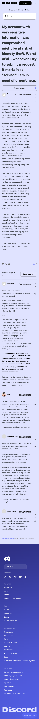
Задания (7, 657)
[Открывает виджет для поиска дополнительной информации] (29, 715)
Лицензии (8, 690)
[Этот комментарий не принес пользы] (35, 290)
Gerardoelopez (12, 436)
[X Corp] (6, 264)
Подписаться (19, 88)
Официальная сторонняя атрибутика (19, 661)
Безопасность (10, 635)
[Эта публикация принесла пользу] (35, 94)
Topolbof (10, 284)
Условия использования (14, 672)
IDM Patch (11, 524)
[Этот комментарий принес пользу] (35, 283)
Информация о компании (14, 693)
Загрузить (8, 588)
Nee (8, 394)
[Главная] (9, 3)
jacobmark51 (11, 511)
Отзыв (20, 10)
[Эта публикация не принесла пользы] (35, 101)
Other (27, 10)
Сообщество (9, 650)
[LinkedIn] (9, 264)
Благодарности (10, 686)
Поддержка (8, 632)
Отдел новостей (10, 620)
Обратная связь (10, 643)
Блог (6, 639)
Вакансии (8, 613)
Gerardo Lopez (12, 94)
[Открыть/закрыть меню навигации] (35, 3)
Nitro (6, 591)
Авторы (7, 646)
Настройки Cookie (11, 679)
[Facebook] (3, 264)
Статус (6, 595)
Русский (10, 567)
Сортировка (28, 274)
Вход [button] (25, 3)
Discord (12, 10)
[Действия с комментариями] (35, 294)
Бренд (6, 617)
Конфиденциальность (13, 676)
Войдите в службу (8, 538)
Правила (7, 683)
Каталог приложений (12, 598)
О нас (6, 610)
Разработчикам (10, 653)
